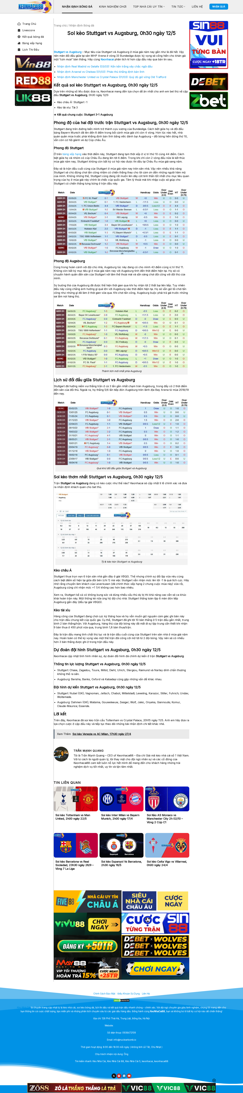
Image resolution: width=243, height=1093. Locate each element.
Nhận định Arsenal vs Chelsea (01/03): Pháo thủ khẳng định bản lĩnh (100, 71)
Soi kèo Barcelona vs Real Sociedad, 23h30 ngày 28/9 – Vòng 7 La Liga (74, 865)
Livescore (28, 30)
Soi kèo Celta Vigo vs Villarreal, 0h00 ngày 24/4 (167, 863)
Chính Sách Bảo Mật (104, 993)
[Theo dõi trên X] (114, 1075)
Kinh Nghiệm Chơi (112, 6)
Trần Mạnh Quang (138, 1054)
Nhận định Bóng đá (77, 6)
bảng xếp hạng (71, 154)
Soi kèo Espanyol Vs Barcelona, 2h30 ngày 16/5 (121, 863)
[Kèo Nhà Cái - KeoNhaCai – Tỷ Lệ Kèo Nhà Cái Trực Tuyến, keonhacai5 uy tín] (34, 6)
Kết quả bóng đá (33, 36)
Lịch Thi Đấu (30, 49)
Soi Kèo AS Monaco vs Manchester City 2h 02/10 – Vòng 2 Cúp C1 (165, 818)
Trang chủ (60, 25)
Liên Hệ (197, 6)
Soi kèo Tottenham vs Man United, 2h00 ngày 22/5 (72, 816)
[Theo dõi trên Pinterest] (119, 1075)
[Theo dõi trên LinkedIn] (124, 1075)
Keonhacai (107, 59)
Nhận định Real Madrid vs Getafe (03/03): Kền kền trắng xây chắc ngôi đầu (104, 66)
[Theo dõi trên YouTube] (129, 1075)
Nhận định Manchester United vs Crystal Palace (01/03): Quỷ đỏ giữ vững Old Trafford (111, 77)
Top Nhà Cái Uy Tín (148, 6)
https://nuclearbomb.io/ (126, 1025)
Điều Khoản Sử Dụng (129, 993)
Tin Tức (177, 6)
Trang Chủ (29, 23)
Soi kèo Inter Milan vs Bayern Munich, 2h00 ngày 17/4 (120, 816)
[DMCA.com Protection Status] (121, 1000)
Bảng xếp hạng (32, 43)
